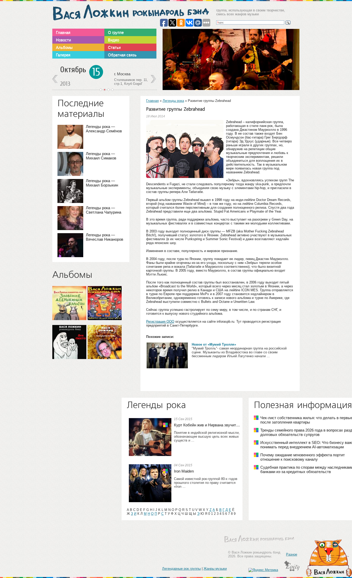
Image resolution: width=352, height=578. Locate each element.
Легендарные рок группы (181, 569)
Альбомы (64, 47)
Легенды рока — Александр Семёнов (104, 128)
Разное (291, 554)
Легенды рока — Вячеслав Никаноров (104, 237)
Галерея (63, 55)
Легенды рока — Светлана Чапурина (103, 210)
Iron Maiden (184, 471)
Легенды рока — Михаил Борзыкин (102, 182)
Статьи (114, 47)
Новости (63, 40)
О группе (116, 32)
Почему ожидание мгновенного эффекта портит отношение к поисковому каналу (302, 457)
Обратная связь (122, 55)
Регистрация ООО (160, 321)
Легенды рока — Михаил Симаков (101, 155)
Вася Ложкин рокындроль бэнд (130, 12)
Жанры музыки (215, 569)
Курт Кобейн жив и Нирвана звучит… (207, 425)
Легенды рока (173, 101)
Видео (113, 40)
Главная (63, 32)
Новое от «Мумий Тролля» (214, 344)
